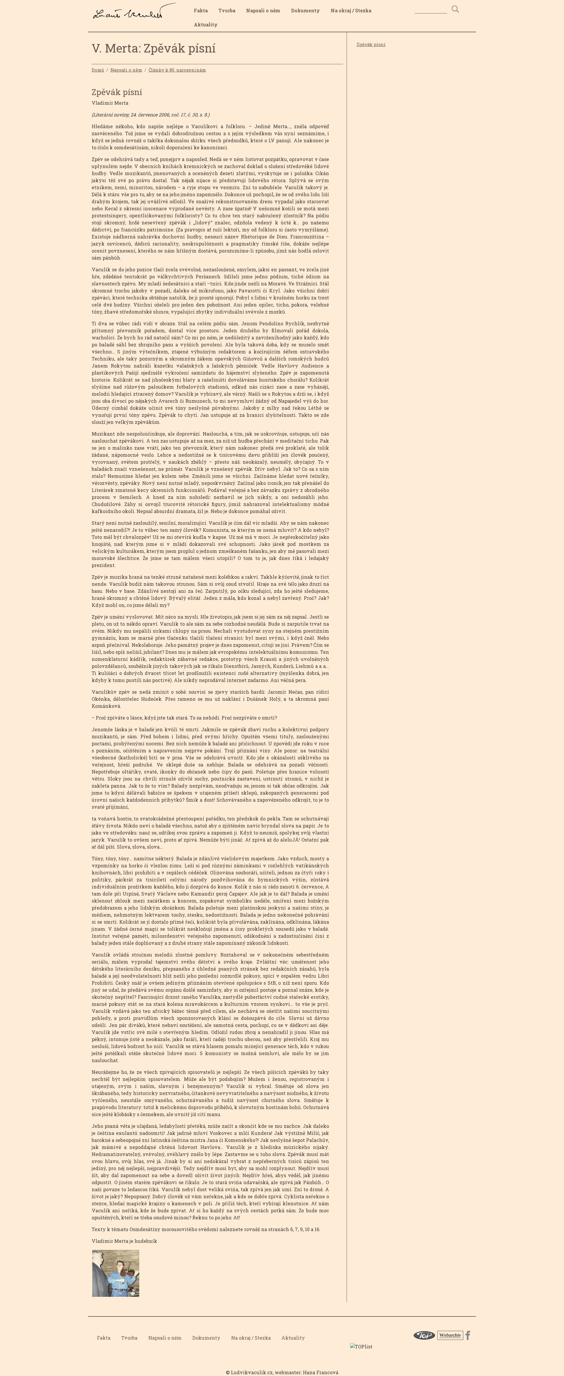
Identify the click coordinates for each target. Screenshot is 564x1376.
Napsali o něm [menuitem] (263, 10)
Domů (98, 70)
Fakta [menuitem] (201, 10)
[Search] (455, 10)
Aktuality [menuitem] (206, 24)
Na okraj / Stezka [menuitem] (351, 10)
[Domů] (137, 6)
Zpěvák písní (371, 44)
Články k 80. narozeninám (177, 70)
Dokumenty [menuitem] (305, 10)
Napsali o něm (126, 70)
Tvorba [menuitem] (227, 10)
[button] (115, 1275)
